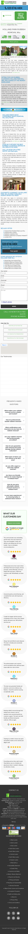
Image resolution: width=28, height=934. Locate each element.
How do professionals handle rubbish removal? (13, 420)
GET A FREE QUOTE (20, 16)
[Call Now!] (10, 244)
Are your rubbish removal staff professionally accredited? (13, 438)
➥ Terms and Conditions (14, 902)
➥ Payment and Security (14, 877)
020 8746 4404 (16, 72)
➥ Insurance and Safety (14, 871)
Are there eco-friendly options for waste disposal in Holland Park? (13, 477)
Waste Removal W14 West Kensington (15, 338)
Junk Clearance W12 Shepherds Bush (15, 334)
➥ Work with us (13, 862)
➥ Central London (13, 854)
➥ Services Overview (13, 885)
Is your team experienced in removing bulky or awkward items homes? (13, 497)
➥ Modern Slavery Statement (13, 874)
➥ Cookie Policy (14, 868)
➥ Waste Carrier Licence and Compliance (13, 888)
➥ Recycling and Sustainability (13, 882)
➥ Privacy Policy (14, 900)
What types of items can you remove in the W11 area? (13, 458)
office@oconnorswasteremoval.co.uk (16, 810)
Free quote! (14, 251)
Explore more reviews (14, 523)
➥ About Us (13, 897)
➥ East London (13, 845)
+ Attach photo (6, 302)
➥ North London (14, 843)
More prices (14, 42)
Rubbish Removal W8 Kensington (15, 329)
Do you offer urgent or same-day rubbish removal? (13, 467)
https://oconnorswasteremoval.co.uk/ (15, 812)
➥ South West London (13, 851)
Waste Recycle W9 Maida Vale (15, 325)
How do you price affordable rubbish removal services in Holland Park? (13, 487)
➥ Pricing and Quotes (13, 880)
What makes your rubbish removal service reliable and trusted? (13, 412)
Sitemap (14, 821)
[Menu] (24, 3)
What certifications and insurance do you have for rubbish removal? (13, 429)
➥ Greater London (13, 860)
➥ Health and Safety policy (13, 894)
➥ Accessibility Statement (13, 865)
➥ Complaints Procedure (14, 891)
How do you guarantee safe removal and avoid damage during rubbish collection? (13, 448)
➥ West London (14, 840)
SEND (14, 306)
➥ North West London (13, 857)
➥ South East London (13, 848)
